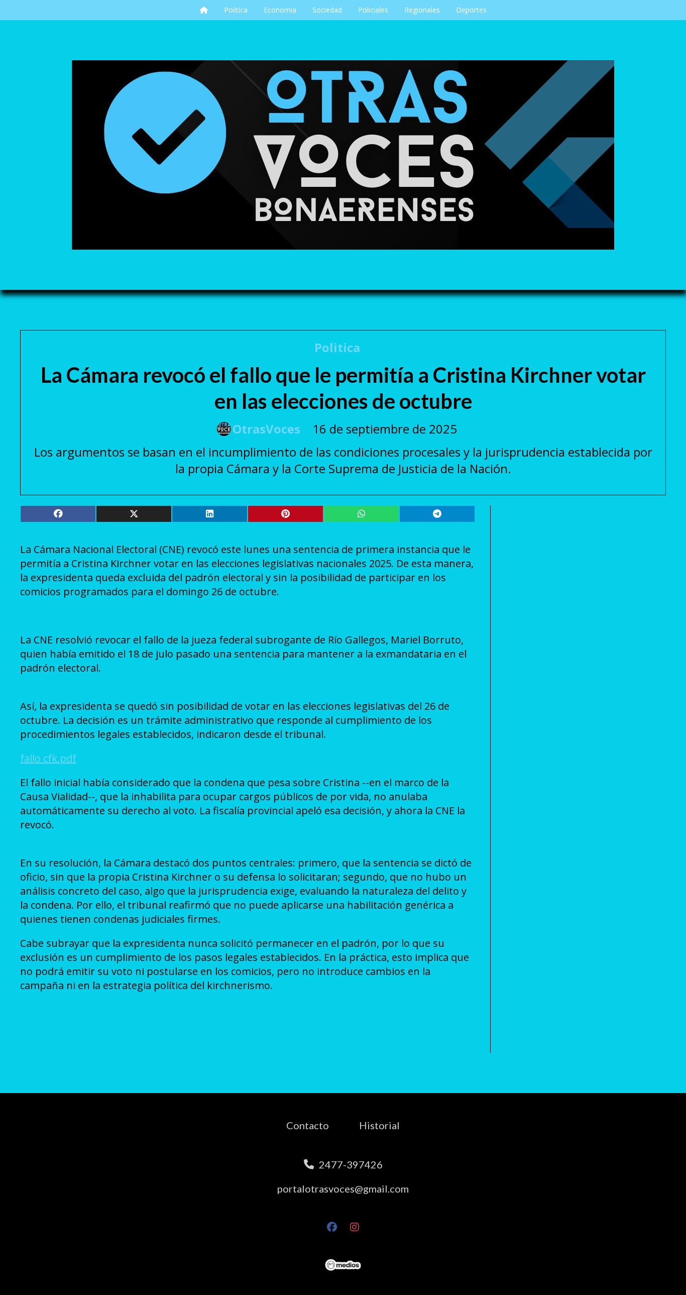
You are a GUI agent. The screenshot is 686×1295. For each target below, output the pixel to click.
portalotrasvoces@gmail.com (343, 1188)
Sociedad (327, 10)
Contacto (307, 1125)
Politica (236, 10)
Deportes (471, 10)
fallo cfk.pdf (48, 758)
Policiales (373, 10)
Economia (280, 10)
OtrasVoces (266, 429)
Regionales (422, 10)
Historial (379, 1125)
